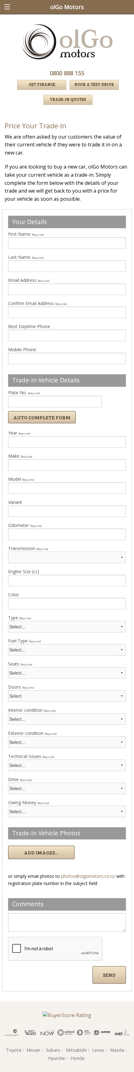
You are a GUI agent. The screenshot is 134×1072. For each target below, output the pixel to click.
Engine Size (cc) (23, 571)
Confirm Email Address (37, 303)
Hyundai (56, 1058)
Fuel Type (24, 641)
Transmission (28, 548)
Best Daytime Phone (29, 326)
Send (109, 974)
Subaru (53, 1050)
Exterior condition (32, 733)
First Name (26, 234)
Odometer (25, 525)
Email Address (29, 280)
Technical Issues (31, 756)
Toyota (13, 1050)
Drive (20, 779)
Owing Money (28, 802)
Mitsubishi (76, 1050)
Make (20, 456)
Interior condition (32, 710)
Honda (77, 1058)
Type (19, 618)
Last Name (26, 257)
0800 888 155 (67, 73)
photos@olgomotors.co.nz (88, 876)
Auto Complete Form (41, 417)
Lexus (98, 1050)
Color (13, 594)
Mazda (117, 1050)
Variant (15, 502)
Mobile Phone (22, 349)
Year (19, 433)
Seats (20, 664)
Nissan (33, 1050)
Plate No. (24, 393)
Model (21, 479)
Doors (21, 687)
